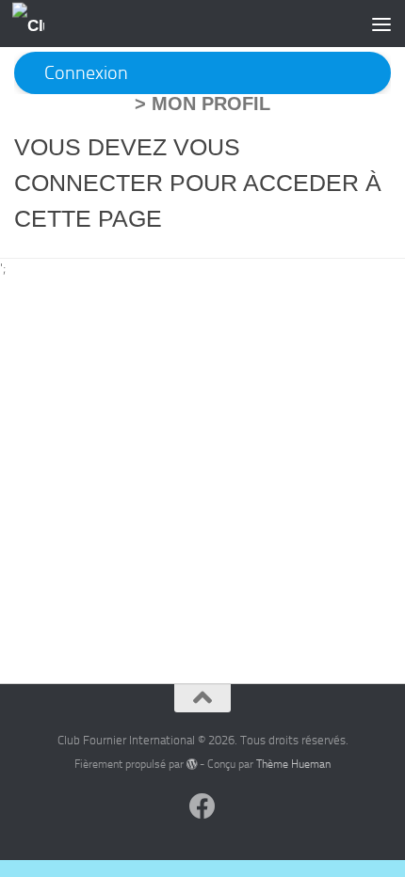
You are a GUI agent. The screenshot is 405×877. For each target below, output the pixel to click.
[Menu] (381, 23)
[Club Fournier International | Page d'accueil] (33, 24)
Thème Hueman (293, 764)
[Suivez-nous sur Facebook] (202, 806)
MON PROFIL (211, 103)
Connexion (86, 73)
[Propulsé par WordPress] (192, 764)
